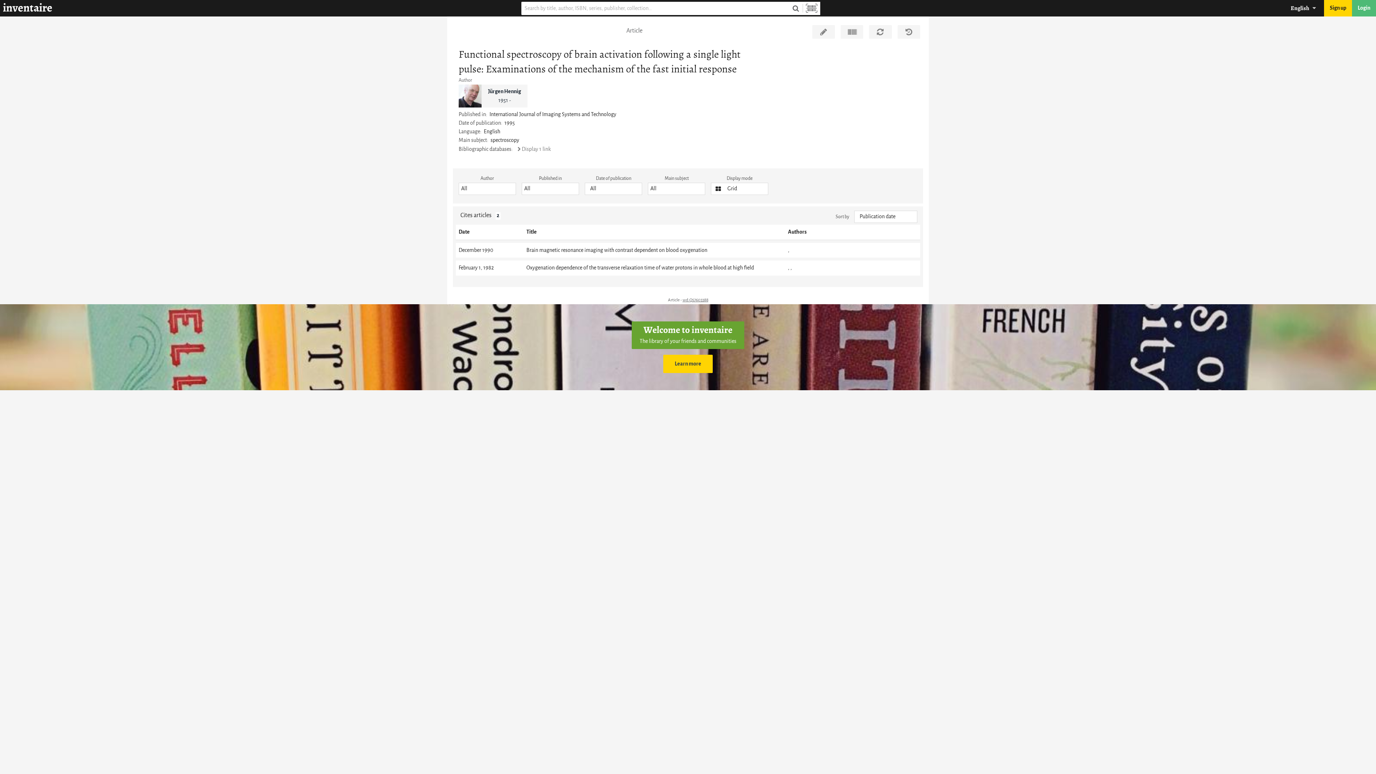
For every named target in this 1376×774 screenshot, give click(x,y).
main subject (677, 178)
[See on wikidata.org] (852, 32)
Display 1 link (536, 149)
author (487, 178)
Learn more (688, 363)
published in (550, 178)
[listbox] (487, 189)
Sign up (1338, 8)
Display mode (739, 178)
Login (1364, 8)
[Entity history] (909, 32)
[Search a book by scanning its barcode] (811, 8)
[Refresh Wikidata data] (880, 32)
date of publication (613, 178)
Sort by (842, 217)
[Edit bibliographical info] (823, 32)
